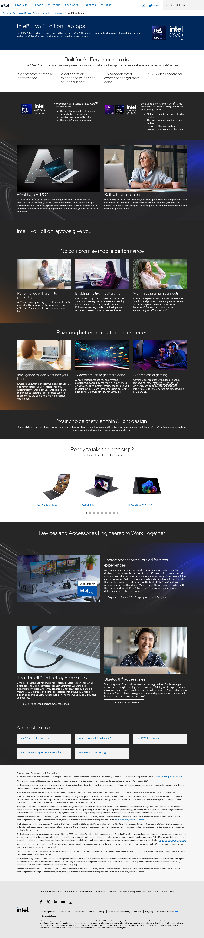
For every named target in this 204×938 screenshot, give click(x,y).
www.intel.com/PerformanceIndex (130, 820)
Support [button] (37, 5)
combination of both (139, 696)
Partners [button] (90, 5)
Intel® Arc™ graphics (168, 106)
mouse (119, 696)
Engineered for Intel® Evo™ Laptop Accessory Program (137, 597)
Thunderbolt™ (159, 310)
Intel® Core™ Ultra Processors (35, 738)
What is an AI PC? (32, 194)
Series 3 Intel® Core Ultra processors (76, 105)
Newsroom (86, 891)
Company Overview (50, 891)
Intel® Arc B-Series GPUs (165, 382)
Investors (100, 891)
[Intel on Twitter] (48, 902)
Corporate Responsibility (132, 891)
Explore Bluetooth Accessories (124, 702)
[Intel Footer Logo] (23, 909)
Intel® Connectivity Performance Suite (40, 752)
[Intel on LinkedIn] (55, 902)
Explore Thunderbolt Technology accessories (45, 703)
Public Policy (167, 891)
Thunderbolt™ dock (29, 688)
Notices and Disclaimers (154, 923)
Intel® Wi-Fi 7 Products (149, 738)
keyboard (109, 696)
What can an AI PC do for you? (95, 738)
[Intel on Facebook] (40, 902)
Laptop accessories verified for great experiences (136, 562)
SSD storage (34, 691)
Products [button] (21, 5)
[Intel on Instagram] (70, 902)
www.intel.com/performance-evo (169, 777)
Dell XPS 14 (88, 505)
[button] (102, 71)
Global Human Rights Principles (140, 925)
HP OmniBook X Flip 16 (139, 505)
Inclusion (153, 891)
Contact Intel (70, 891)
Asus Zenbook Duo (47, 505)
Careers (112, 891)
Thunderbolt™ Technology (92, 752)
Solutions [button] (54, 5)
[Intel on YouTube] (63, 902)
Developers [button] (72, 5)
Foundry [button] (106, 5)
